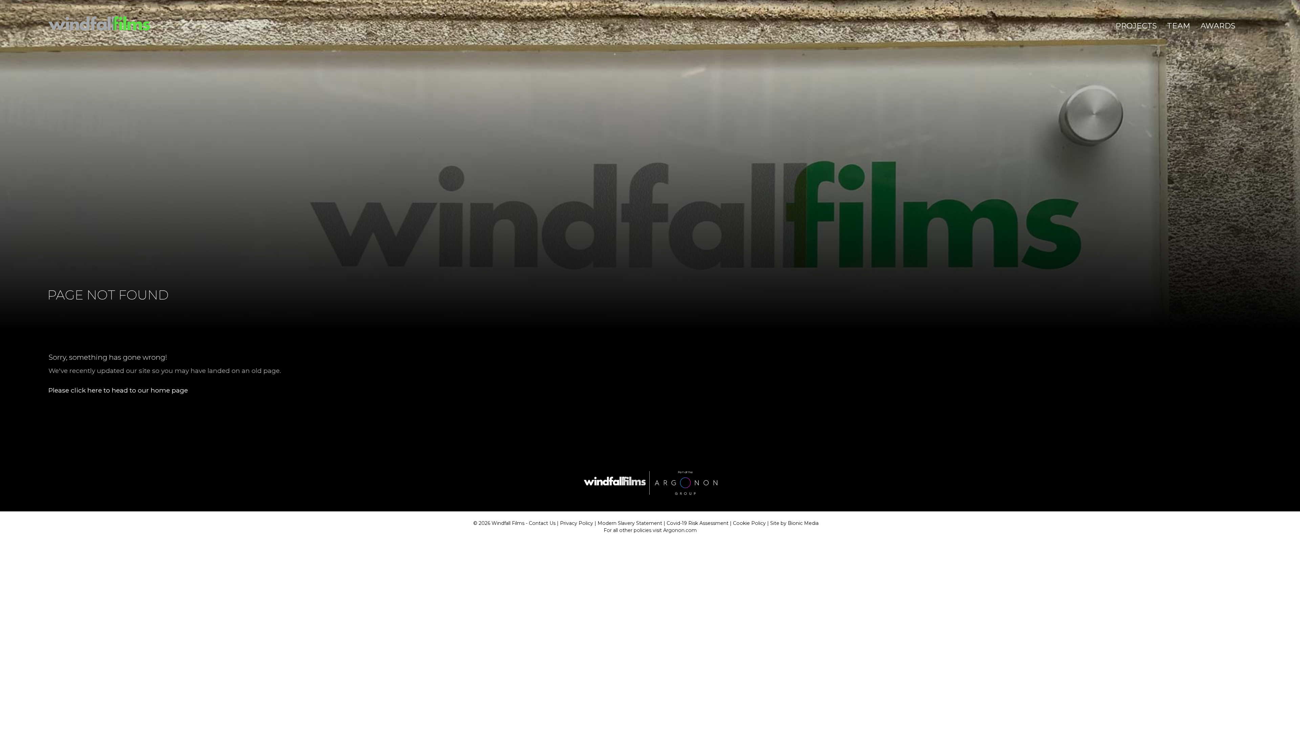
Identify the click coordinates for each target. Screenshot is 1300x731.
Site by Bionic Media (794, 523)
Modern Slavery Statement (630, 523)
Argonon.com (680, 530)
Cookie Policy (749, 523)
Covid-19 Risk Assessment (698, 523)
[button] (1136, 26)
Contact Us (542, 523)
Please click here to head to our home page (118, 390)
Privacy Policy (576, 523)
